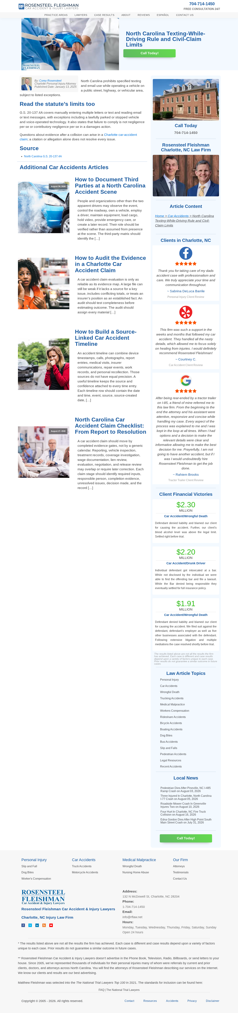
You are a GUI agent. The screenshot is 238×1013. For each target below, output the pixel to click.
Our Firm (180, 860)
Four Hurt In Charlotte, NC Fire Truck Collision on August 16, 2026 (183, 813)
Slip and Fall (29, 866)
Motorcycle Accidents (85, 872)
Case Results (104, 15)
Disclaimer (212, 1000)
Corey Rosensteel (50, 80)
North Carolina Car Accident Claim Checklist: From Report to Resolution (110, 425)
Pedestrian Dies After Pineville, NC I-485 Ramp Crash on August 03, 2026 (185, 789)
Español (163, 15)
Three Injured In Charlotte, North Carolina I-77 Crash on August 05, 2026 (186, 797)
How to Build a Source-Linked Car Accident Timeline (106, 338)
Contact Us (185, 15)
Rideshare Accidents (173, 716)
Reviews (144, 15)
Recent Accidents (171, 766)
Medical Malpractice (172, 704)
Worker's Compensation (36, 878)
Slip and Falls (168, 748)
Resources (150, 1000)
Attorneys (179, 866)
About (126, 15)
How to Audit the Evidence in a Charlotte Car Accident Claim (110, 264)
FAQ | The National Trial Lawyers (119, 989)
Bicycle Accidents (171, 723)
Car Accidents (178, 216)
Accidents (172, 1000)
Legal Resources (170, 760)
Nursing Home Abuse (135, 872)
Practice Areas (56, 15)
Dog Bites (166, 735)
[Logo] (48, 6)
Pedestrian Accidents (173, 754)
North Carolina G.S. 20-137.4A (43, 156)
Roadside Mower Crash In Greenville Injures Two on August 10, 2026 (183, 805)
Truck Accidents (81, 866)
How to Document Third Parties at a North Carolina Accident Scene (110, 185)
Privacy (192, 1000)
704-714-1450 (202, 4)
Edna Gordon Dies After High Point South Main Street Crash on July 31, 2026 (186, 821)
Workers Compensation (174, 710)
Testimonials (181, 872)
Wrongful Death (169, 692)
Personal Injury (169, 679)
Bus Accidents (169, 741)
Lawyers (81, 15)
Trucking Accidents (171, 698)
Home (159, 216)
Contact (129, 1000)
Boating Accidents (171, 729)
